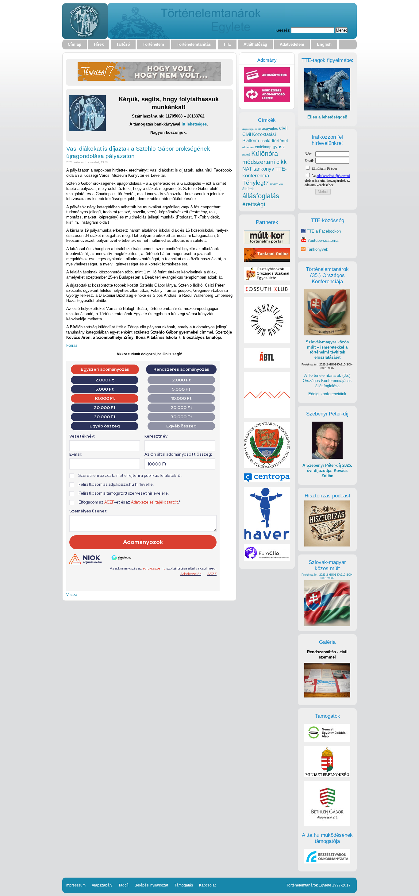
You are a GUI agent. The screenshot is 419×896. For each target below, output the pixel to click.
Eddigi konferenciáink (327, 394)
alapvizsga (247, 128)
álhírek (248, 189)
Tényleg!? (255, 183)
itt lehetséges (194, 124)
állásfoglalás (260, 196)
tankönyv (263, 169)
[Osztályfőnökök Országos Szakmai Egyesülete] (267, 279)
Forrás (72, 345)
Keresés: (282, 30)
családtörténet (274, 140)
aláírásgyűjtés (266, 128)
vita (281, 183)
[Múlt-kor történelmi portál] (267, 242)
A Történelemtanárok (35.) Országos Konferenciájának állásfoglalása (327, 380)
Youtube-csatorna (322, 240)
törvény (274, 184)
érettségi (253, 204)
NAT (247, 169)
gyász (279, 146)
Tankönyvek (317, 249)
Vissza (71, 595)
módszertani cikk (264, 162)
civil (283, 128)
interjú (246, 154)
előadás (248, 147)
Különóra (264, 153)
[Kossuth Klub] (267, 291)
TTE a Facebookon (323, 231)
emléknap (263, 147)
